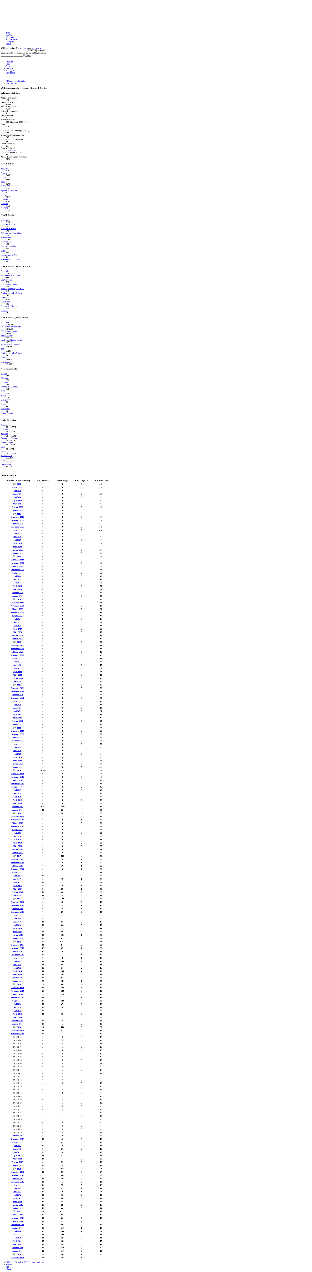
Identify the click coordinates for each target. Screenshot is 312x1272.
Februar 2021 (17, 721)
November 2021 (17, 691)
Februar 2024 (17, 593)
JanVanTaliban (6, 456)
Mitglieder (10, 37)
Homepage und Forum (9, 246)
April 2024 (17, 586)
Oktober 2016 (17, 909)
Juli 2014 (17, 1004)
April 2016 (17, 928)
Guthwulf (4, 204)
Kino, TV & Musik (8, 229)
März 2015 (17, 974)
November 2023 (17, 606)
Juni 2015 (17, 965)
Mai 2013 (17, 1152)
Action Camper (7, 413)
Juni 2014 (17, 1007)
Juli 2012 (17, 1188)
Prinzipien (10, 41)
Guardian (4, 199)
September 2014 (17, 997)
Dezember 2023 (17, 602)
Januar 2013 (17, 1165)
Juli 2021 (17, 705)
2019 (19, 770)
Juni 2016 (17, 922)
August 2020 (17, 744)
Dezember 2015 (17, 945)
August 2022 (17, 658)
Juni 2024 (17, 579)
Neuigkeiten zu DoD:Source (12, 293)
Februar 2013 (17, 1162)
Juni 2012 (17, 1192)
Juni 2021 (17, 708)
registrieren (36, 48)
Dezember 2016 (17, 902)
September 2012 (17, 1182)
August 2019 (17, 787)
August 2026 (17, 487)
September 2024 (17, 570)
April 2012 (17, 1198)
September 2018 (17, 826)
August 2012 (17, 1185)
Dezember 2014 (17, 988)
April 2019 (17, 800)
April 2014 (17, 1014)
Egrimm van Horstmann (10, 190)
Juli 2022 (17, 662)
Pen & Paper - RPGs (9, 255)
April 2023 (17, 629)
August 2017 (17, 872)
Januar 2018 (17, 853)
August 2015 (17, 958)
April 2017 (17, 886)
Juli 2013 (17, 1146)
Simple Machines (36, 1262)
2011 (19, 1211)
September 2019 (17, 784)
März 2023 (17, 632)
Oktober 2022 (17, 652)
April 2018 (17, 843)
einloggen (24, 48)
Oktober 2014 (17, 994)
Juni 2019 (17, 793)
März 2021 (17, 718)
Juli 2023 (17, 619)
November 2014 (17, 991)
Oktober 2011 (17, 1221)
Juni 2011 (17, 1234)
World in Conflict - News (10, 259)
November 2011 (17, 1218)
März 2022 (17, 675)
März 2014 (17, 1017)
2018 (19, 813)
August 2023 (17, 616)
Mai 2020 (17, 754)
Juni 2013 (17, 1149)
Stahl (3, 182)
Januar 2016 (17, 938)
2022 (19, 642)
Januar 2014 (17, 1024)
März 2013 (17, 1159)
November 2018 (17, 820)
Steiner (3, 177)
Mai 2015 (17, 968)
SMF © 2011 (22, 1262)
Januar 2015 (17, 981)
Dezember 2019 (17, 774)
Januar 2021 (17, 724)
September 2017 (17, 869)
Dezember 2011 (17, 1215)
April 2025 (17, 543)
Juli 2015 (17, 961)
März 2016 (17, 932)
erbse (3, 460)
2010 (19, 1254)
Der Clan (9, 35)
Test (2, 349)
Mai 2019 (17, 797)
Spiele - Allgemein (8, 224)
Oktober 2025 (17, 524)
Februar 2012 (17, 1205)
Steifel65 (4, 208)
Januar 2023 (17, 639)
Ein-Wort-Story (7, 280)
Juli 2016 (17, 918)
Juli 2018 (17, 833)
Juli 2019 (17, 790)
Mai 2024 (17, 583)
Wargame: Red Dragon (10, 344)
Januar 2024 (17, 596)
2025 (19, 514)
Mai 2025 (17, 540)
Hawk (3, 195)
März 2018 (17, 846)
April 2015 (17, 971)
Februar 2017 (17, 892)
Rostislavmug (11, 150)
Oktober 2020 (17, 737)
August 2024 (17, 573)
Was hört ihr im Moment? (11, 275)
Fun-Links (5, 271)
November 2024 (17, 563)
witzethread (5, 302)
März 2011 (17, 1244)
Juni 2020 (17, 751)
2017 (19, 856)
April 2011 (17, 1241)
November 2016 (17, 905)
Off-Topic (5, 220)
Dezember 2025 (17, 517)
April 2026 (17, 500)
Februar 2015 (17, 978)
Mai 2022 (17, 668)
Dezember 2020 (17, 731)
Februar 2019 (17, 807)
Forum (8, 44)
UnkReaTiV (5, 186)
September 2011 (17, 1225)
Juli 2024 (17, 576)
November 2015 (17, 948)
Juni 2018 (17, 836)
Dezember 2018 (17, 816)
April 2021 (17, 714)
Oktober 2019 (17, 780)
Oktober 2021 (17, 695)
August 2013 (17, 1142)
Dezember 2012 (17, 1172)
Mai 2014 (17, 1011)
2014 (19, 984)
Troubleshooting (7, 237)
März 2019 (17, 803)
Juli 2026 (17, 491)
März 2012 (17, 1202)
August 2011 (17, 1228)
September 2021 (17, 698)
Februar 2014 (17, 1021)
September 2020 (17, 741)
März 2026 (17, 504)
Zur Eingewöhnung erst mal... (12, 289)
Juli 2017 (17, 876)
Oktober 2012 (17, 1179)
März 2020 (17, 760)
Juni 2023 (17, 622)
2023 (19, 599)
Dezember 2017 (17, 859)
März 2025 (17, 547)
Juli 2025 (17, 533)
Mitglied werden (12, 39)
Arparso (4, 173)
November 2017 (17, 863)
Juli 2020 (17, 747)
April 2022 (17, 672)
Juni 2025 (17, 537)
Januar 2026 (17, 510)
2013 (19, 1027)
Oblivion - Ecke (7, 242)
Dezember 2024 (17, 560)
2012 (19, 1169)
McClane (4, 169)
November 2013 (17, 1034)
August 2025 (17, 530)
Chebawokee (6, 464)
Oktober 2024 (17, 566)
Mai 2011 (17, 1238)
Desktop (4, 297)
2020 (19, 728)
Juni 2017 (17, 879)
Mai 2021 (17, 711)
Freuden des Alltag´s (9, 306)
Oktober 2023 (17, 609)
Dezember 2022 (17, 645)
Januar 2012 (17, 1208)
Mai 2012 (17, 1195)
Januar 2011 (17, 1251)
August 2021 (17, 701)
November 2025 (17, 520)
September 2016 (17, 912)
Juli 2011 (17, 1231)
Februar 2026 (17, 507)
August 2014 (17, 1001)
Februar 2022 (17, 678)
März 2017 (17, 889)
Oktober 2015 (17, 951)
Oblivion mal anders (9, 284)
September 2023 (17, 612)
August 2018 (17, 830)
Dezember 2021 (17, 688)
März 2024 (17, 589)
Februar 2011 (17, 1248)
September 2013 (17, 1139)
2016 (19, 899)
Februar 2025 (17, 550)
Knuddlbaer (5, 409)
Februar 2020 (17, 764)
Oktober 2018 (17, 823)
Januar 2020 (17, 767)
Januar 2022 (17, 681)
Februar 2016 (17, 935)
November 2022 (17, 649)
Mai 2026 (17, 497)
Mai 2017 (17, 882)
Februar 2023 (17, 635)
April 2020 (17, 757)
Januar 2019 (17, 810)
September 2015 (17, 955)
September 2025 (17, 527)
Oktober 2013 (17, 1136)
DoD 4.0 (4, 311)
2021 (19, 685)
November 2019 (17, 777)
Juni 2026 (17, 494)
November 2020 (17, 734)
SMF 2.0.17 (11, 1262)
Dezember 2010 (17, 1258)
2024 (19, 556)
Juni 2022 (17, 665)
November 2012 (17, 1175)
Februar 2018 (17, 849)
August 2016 (17, 915)
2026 (19, 484)
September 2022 (17, 655)
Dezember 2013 (17, 1030)
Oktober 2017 (17, 866)
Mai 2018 (17, 839)
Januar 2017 (17, 895)
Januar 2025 (17, 553)
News (8, 33)
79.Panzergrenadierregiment (12, 233)
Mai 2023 (17, 626)
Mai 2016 (17, 925)
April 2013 (17, 1155)
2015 (19, 942)
